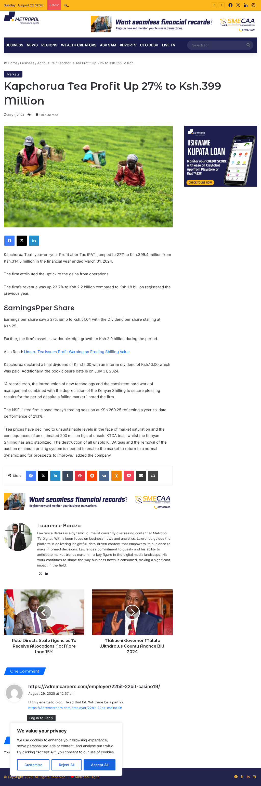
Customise (33, 765)
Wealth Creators (78, 45)
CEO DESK (149, 45)
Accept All (99, 765)
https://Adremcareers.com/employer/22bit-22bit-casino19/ (94, 686)
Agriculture (46, 63)
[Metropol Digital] (21, 18)
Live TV (168, 45)
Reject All (66, 765)
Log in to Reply (41, 718)
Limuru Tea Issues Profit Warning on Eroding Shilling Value (77, 351)
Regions (49, 45)
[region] (66, 749)
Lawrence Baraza (59, 526)
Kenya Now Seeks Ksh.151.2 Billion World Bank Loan (105, 5)
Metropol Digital (87, 777)
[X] (40, 574)
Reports (128, 45)
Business (14, 45)
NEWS (32, 45)
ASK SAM (108, 45)
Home (12, 63)
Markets (13, 74)
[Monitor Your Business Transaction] (88, 501)
